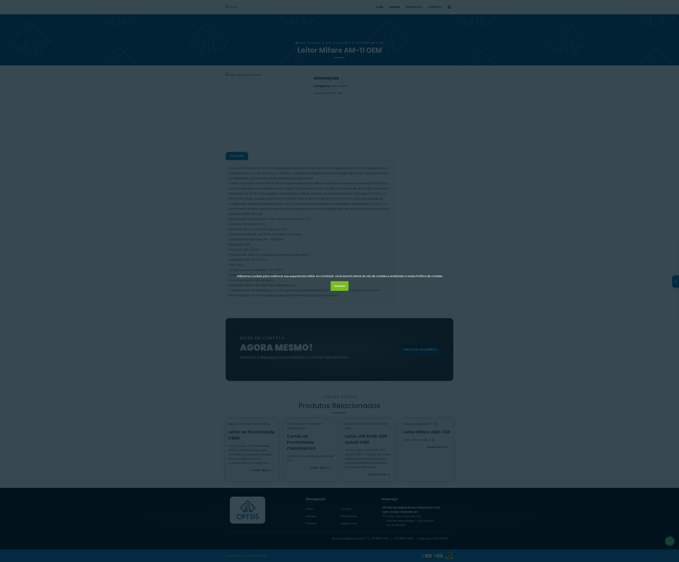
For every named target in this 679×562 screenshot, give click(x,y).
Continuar (339, 286)
